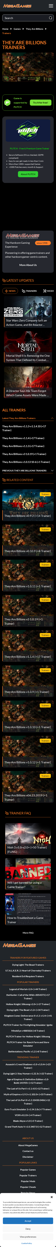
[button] (51, 1196)
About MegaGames (28, 1145)
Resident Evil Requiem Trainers (28, 976)
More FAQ (28, 932)
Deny (28, 1229)
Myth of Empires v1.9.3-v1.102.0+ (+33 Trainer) (28, 1094)
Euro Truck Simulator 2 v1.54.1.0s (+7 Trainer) (28, 1109)
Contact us (28, 1151)
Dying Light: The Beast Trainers (28, 964)
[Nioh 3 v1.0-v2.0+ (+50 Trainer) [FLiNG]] (28, 838)
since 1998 (42, 243)
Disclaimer (28, 1156)
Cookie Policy (26, 1243)
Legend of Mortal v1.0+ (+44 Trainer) (28, 989)
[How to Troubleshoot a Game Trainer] (28, 909)
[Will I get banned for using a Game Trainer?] (28, 873)
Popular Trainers (28, 1175)
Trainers (6, 33)
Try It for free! (40, 102)
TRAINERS (31, 290)
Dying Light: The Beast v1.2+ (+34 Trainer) (28, 1009)
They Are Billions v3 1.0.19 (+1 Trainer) (24, 454)
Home (5, 28)
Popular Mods (28, 1181)
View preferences (28, 1236)
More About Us (28, 265)
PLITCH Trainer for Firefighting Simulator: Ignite (28, 1024)
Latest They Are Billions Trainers (18, 418)
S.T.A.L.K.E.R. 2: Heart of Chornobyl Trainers (28, 970)
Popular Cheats (28, 1187)
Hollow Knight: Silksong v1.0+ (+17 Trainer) (28, 1004)
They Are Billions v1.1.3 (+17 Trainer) (23, 446)
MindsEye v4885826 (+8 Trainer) (28, 1030)
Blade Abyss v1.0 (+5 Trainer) (28, 1120)
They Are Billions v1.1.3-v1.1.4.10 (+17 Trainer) (24, 428)
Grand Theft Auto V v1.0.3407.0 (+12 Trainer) (28, 1126)
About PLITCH (28, 174)
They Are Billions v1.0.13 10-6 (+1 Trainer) (26, 461)
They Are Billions (34, 28)
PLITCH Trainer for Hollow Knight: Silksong (28, 1036)
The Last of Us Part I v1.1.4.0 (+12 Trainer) (28, 1088)
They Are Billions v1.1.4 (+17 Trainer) (23, 438)
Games (17, 28)
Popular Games (28, 1169)
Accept (28, 1221)
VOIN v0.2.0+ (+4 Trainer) (28, 1115)
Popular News (28, 1192)
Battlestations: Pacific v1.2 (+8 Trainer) (28, 1051)
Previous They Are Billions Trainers (24, 470)
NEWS (12, 290)
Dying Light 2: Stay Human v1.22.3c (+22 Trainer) (28, 1073)
